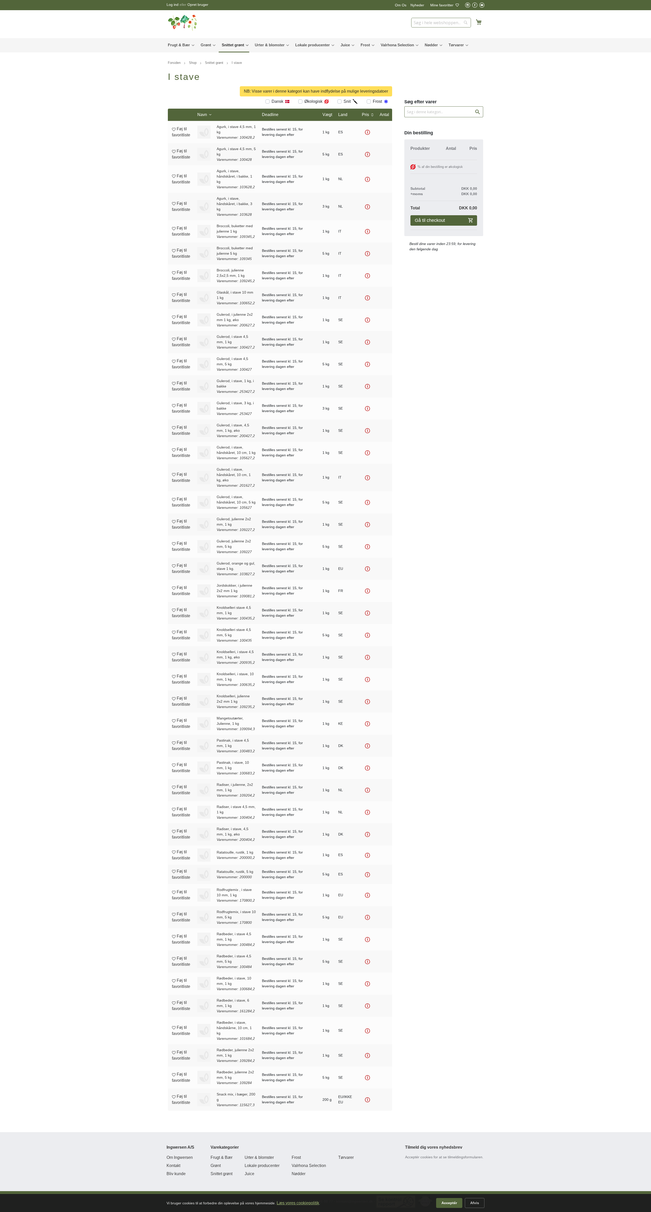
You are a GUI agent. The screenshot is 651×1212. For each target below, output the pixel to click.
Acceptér (449, 1203)
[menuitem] (180, 45)
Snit (347, 101)
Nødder (298, 1174)
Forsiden (175, 63)
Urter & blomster (259, 1157)
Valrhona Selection (309, 1165)
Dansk (277, 101)
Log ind (173, 5)
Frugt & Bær (221, 1157)
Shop (193, 63)
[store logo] (183, 23)
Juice (249, 1174)
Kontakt (173, 1165)
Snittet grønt (214, 63)
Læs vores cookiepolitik (298, 1203)
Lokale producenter (262, 1165)
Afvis (474, 1203)
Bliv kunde (176, 1174)
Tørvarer (346, 1157)
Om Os (400, 5)
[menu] (325, 45)
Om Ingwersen (180, 1157)
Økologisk (313, 101)
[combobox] (441, 22)
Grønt (216, 1165)
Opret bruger (197, 5)
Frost (377, 101)
